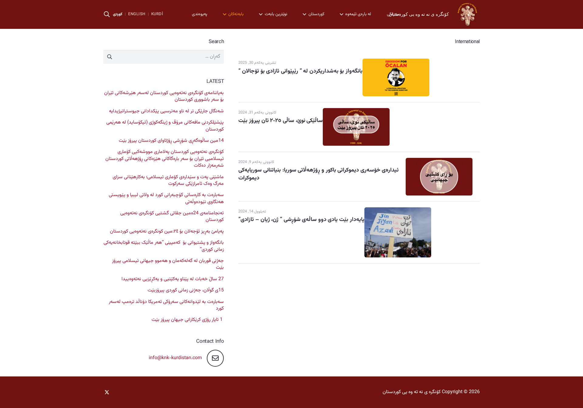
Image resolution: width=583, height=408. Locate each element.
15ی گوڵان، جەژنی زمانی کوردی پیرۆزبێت (186, 290)
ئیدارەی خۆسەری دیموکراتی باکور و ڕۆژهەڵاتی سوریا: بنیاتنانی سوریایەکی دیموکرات (318, 174)
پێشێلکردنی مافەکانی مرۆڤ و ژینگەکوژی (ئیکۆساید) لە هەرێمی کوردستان (165, 126)
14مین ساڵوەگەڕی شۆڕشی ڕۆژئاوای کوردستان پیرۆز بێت (171, 140)
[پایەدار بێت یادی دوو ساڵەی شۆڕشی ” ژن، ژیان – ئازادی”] (397, 210)
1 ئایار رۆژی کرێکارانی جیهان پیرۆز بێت (187, 320)
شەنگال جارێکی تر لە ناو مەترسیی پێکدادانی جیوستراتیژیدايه (166, 111)
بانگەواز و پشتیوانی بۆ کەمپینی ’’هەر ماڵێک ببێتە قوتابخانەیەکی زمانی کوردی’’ (164, 246)
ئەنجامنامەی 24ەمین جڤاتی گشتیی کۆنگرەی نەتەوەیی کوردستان (172, 216)
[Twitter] (109, 392)
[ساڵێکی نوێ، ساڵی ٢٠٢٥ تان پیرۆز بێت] (356, 111)
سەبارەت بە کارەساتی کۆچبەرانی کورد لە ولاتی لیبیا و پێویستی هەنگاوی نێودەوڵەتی (166, 198)
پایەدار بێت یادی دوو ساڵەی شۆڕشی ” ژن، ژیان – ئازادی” (301, 219)
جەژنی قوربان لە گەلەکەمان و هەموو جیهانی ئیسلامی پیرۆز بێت (168, 264)
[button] (107, 14)
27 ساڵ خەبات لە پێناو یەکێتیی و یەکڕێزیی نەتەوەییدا (172, 279)
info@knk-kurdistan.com (175, 358)
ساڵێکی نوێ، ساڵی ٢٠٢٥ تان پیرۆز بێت (280, 120)
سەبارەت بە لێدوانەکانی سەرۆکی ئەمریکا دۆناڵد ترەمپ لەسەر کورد (166, 305)
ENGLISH (136, 14)
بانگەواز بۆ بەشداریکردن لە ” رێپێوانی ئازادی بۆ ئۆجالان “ (300, 71)
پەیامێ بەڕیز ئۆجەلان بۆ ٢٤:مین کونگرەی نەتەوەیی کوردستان (167, 231)
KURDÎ (157, 14)
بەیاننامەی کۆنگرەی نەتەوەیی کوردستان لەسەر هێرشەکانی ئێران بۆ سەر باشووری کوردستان (164, 96)
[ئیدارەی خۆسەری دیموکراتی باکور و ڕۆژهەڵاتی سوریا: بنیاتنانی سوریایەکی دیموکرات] (439, 161)
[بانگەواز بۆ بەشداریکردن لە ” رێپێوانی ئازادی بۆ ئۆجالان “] (396, 62)
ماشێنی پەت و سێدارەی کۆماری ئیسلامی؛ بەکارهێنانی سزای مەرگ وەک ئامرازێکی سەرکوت (168, 180)
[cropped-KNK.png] (467, 14)
